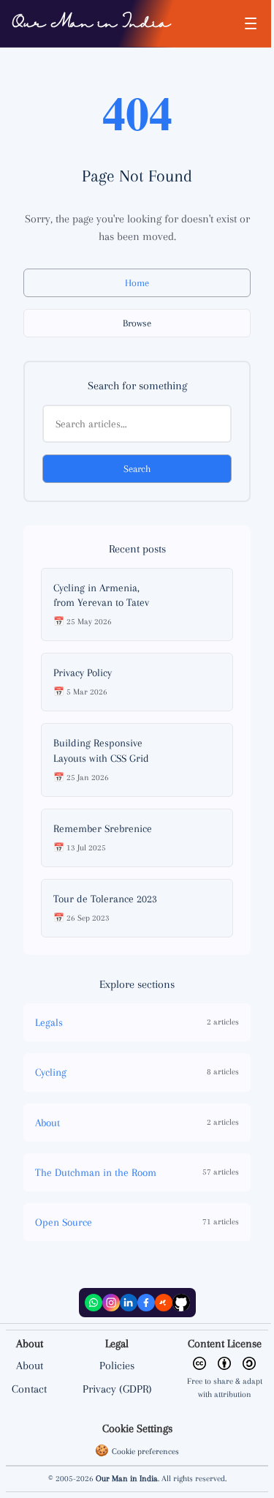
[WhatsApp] (93, 1302)
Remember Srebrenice (102, 828)
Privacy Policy (82, 672)
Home (137, 282)
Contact (29, 1389)
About (29, 1365)
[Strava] (163, 1302)
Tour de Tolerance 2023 (105, 899)
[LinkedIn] (128, 1302)
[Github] (181, 1302)
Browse (137, 323)
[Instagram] (111, 1302)
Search (137, 468)
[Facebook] (146, 1302)
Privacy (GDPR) (117, 1389)
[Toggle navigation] (250, 23)
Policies (116, 1365)
